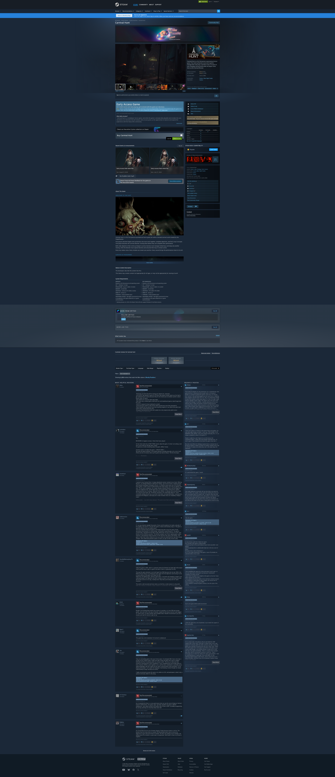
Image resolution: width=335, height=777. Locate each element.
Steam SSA (166, 764)
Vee (121, 650)
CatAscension (123, 516)
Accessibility (192, 764)
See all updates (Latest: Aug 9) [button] (127, 176)
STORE (135, 4)
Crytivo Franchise (133, 20)
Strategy (199, 169)
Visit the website (191, 181)
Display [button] (167, 368)
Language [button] (140, 368)
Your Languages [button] (124, 373)
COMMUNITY (143, 4)
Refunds (191, 772)
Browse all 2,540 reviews (149, 750)
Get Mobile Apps (208, 764)
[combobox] (197, 11)
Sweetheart (123, 473)
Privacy (191, 761)
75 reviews (122, 632)
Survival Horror (208, 88)
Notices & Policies (194, 767)
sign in (210, 1)
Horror (189, 88)
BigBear (122, 722)
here (143, 340)
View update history (192, 193)
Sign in (118, 95)
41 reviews (122, 518)
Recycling (180, 770)
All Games (117, 20)
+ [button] (217, 88)
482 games (122, 631)
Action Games (124, 20)
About (151, 4)
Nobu (121, 385)
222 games (122, 652)
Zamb (121, 602)
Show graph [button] (214, 368)
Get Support (207, 767)
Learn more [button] (213, 149)
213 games (122, 431)
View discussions (191, 198)
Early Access (205, 169)
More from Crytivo (128, 311)
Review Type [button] (119, 368)
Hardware (180, 767)
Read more (179, 123)
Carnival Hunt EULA (192, 123)
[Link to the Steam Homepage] (121, 6)
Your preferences (216, 353)
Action (192, 169)
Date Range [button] (150, 368)
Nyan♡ (121, 629)
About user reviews (205, 353)
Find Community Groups (193, 200)
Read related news (192, 195)
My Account (207, 770)
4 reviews (122, 653)
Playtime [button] (159, 368)
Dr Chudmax (123, 694)
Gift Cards (165, 772)
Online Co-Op (201, 88)
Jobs (179, 764)
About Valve (181, 761)
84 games (122, 603)
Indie (195, 169)
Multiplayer (194, 88)
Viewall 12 (215, 159)
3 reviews (122, 387)
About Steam (166, 761)
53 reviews (122, 475)
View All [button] (180, 145)
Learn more (164, 110)
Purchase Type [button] (130, 368)
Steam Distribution (167, 770)
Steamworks (166, 767)
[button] (118, 11)
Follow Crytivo (127, 315)
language (216, 1)
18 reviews (122, 696)
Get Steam (207, 761)
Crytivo (201, 78)
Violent (214, 88)
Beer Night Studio (208, 78)
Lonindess (122, 429)
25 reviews (122, 725)
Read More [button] (178, 414)
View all (217, 335)
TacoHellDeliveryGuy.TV (126, 559)
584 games (122, 724)
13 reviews (122, 432)
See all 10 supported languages (194, 141)
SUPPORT (158, 4)
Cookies (191, 770)
